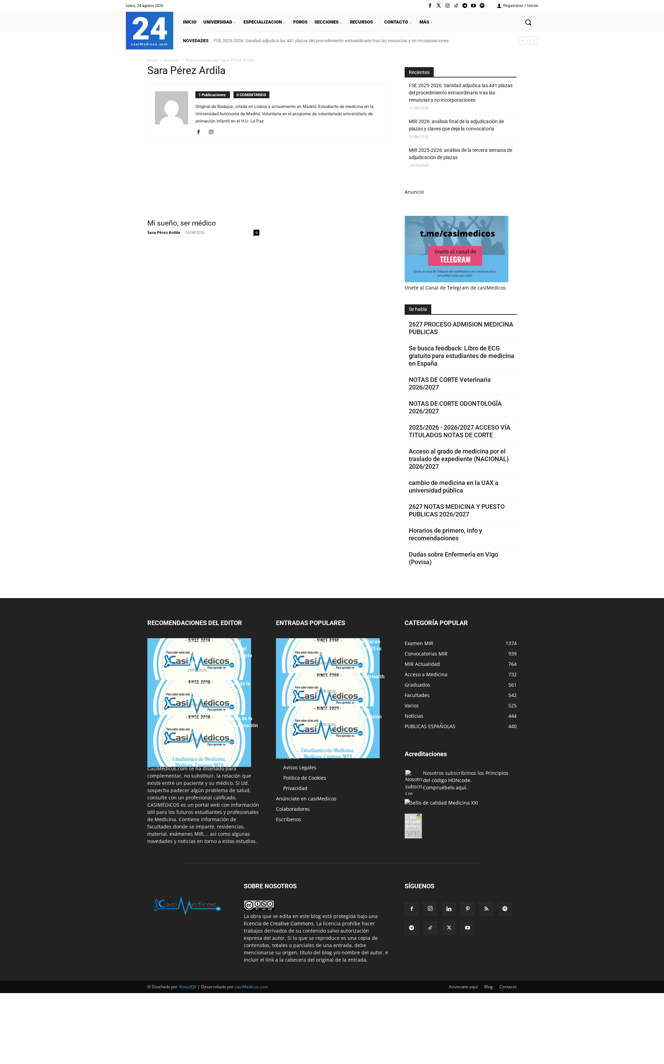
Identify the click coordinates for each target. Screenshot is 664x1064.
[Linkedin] (449, 909)
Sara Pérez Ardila (163, 232)
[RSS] (486, 909)
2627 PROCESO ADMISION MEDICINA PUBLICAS (461, 328)
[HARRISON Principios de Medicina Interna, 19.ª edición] (328, 732)
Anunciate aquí (463, 987)
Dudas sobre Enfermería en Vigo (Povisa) (453, 558)
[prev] (522, 40)
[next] (533, 40)
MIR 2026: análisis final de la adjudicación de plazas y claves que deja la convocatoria (456, 125)
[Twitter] (438, 5)
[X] (449, 928)
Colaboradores (293, 809)
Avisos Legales (299, 767)
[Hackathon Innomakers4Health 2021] (328, 699)
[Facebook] (430, 5)
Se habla (418, 309)
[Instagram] (447, 5)
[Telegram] (464, 5)
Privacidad (295, 788)
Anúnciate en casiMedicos (306, 798)
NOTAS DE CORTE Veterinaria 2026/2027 (450, 383)
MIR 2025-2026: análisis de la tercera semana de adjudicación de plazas (460, 153)
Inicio (152, 60)
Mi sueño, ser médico (181, 223)
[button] (528, 22)
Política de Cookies (304, 777)
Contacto (508, 987)
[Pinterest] (467, 909)
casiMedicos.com (251, 987)
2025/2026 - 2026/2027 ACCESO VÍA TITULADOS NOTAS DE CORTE (459, 431)
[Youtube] (473, 5)
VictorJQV (188, 987)
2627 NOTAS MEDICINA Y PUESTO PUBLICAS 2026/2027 (457, 510)
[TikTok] (430, 928)
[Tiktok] (456, 5)
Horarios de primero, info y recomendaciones (445, 534)
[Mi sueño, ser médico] (203, 186)
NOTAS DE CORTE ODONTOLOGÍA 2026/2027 (455, 407)
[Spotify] (482, 5)
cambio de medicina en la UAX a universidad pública (453, 486)
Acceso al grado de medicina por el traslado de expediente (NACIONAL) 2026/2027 (459, 459)
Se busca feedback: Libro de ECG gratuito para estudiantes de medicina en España (461, 356)
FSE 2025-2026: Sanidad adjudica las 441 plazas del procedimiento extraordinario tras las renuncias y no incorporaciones (331, 40)
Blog (488, 987)
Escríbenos (288, 819)
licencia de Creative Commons (279, 923)
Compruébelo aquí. (445, 787)
